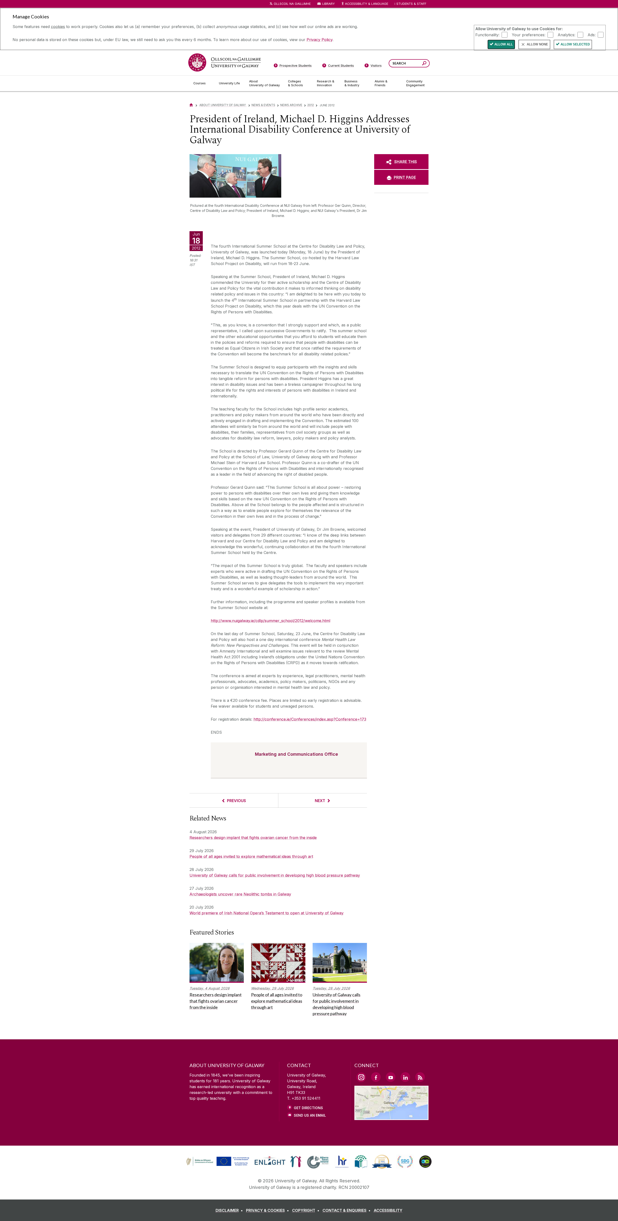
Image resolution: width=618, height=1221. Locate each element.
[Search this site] (424, 64)
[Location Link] (391, 1117)
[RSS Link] (420, 1077)
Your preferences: (528, 34)
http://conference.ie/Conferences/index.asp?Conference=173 (309, 719)
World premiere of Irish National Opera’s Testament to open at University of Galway (267, 913)
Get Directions (308, 1108)
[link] (217, 1161)
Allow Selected (575, 44)
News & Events (263, 105)
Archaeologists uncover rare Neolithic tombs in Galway (240, 894)
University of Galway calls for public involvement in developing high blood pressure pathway (275, 875)
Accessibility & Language (366, 4)
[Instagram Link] (361, 1077)
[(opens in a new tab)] (218, 1165)
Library (328, 4)
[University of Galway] (224, 62)
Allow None (537, 44)
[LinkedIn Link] (405, 1077)
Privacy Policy (319, 39)
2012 (310, 105)
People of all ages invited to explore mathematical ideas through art (251, 856)
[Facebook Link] (376, 1077)
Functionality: (487, 34)
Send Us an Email (310, 1115)
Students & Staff (411, 4)
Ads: (592, 34)
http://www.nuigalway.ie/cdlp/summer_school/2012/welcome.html (270, 620)
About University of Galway (222, 105)
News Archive (291, 105)
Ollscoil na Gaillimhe (292, 4)
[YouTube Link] (390, 1077)
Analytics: (566, 34)
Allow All (503, 44)
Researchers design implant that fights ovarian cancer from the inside (253, 837)
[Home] (191, 105)
